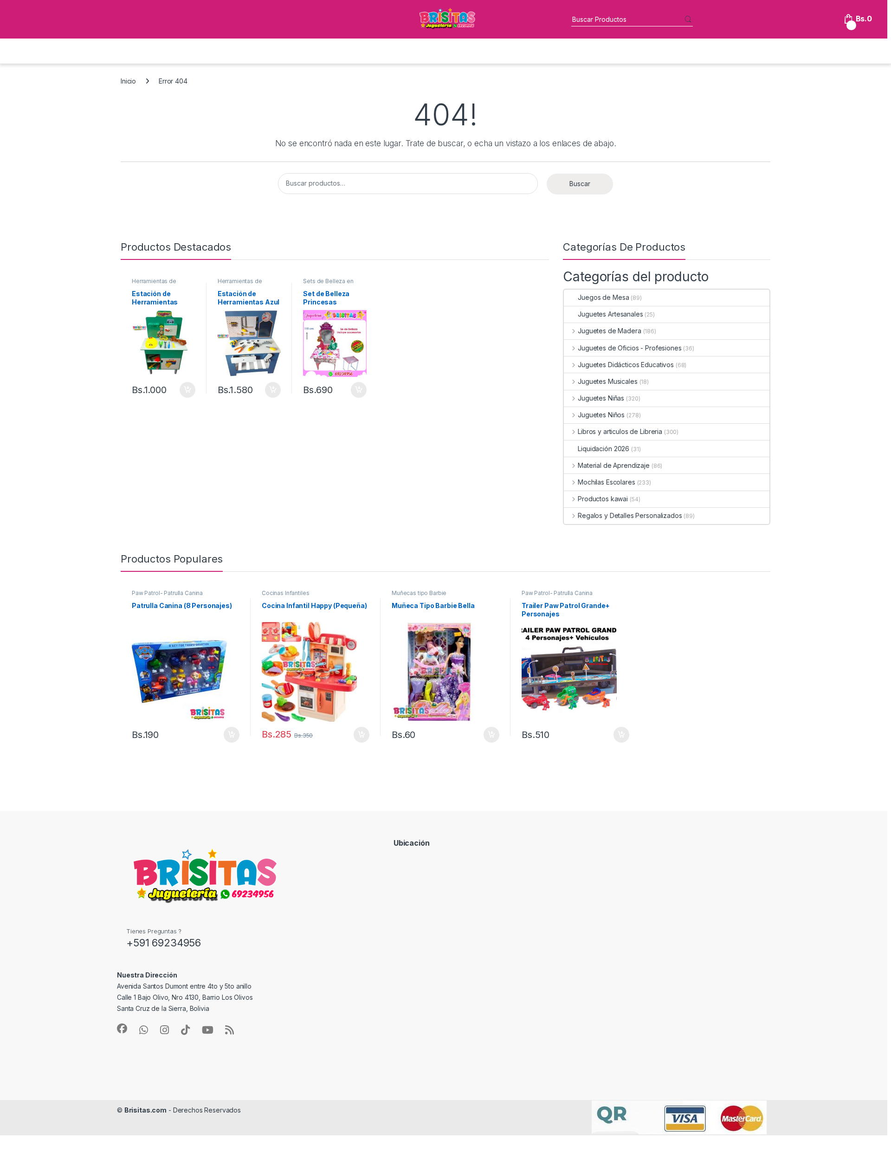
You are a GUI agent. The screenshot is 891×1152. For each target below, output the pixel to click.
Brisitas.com (145, 1110)
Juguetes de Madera (609, 331)
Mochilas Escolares (606, 482)
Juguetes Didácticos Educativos (626, 365)
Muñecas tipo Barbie (419, 592)
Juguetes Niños (601, 415)
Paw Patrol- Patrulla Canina (167, 592)
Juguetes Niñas (601, 398)
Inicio (128, 81)
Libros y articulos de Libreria (620, 431)
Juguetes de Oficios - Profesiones (629, 348)
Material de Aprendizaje (614, 465)
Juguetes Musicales (607, 381)
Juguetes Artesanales (610, 314)
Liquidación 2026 (603, 449)
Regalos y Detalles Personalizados (630, 515)
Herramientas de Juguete (154, 284)
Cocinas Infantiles (285, 592)
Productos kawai (603, 499)
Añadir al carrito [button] (185, 390)
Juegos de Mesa (603, 297)
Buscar (579, 184)
